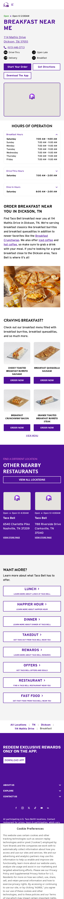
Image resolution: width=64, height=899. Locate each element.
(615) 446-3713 (16, 47)
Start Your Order (17, 67)
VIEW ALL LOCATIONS (32, 479)
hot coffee (10, 244)
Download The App (17, 75)
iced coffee (46, 240)
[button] (32, 785)
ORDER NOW (17, 380)
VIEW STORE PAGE (11, 537)
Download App (14, 760)
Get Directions (46, 67)
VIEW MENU (32, 436)
